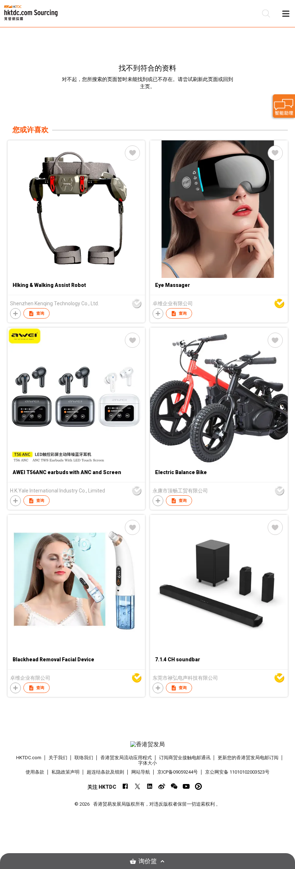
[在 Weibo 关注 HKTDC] (161, 786)
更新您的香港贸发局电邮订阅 (248, 757)
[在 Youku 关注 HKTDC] (198, 786)
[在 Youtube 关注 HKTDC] (186, 786)
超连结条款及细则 (105, 772)
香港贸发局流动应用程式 (126, 757)
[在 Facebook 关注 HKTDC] (125, 786)
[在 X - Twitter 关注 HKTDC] (137, 786)
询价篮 (148, 861)
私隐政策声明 (65, 772)
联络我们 (83, 757)
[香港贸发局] (147, 744)
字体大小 (147, 763)
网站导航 (140, 772)
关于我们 (58, 757)
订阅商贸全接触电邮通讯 (184, 757)
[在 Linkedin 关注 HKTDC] (149, 786)
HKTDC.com (28, 757)
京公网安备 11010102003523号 (237, 772)
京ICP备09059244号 (177, 772)
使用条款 (35, 772)
